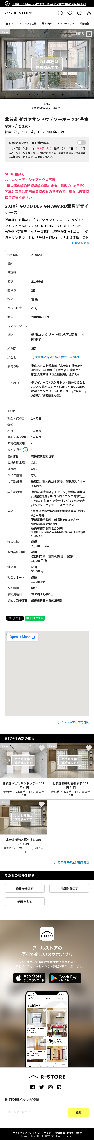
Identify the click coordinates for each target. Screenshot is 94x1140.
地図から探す (69, 888)
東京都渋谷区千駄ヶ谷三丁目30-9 (57, 357)
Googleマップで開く (75, 722)
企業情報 (60, 1132)
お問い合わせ (74, 1132)
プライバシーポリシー (41, 1132)
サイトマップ (20, 1132)
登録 (78, 1112)
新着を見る (24, 901)
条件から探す (24, 888)
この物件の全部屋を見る (73, 862)
